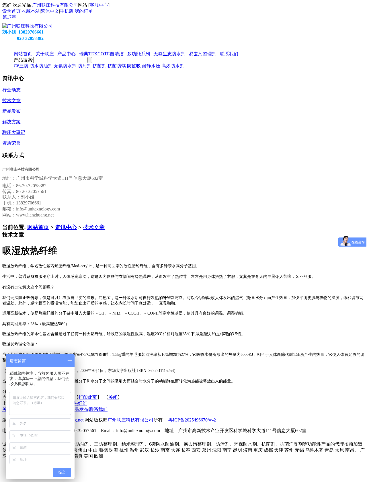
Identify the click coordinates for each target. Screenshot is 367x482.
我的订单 (84, 11)
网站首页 (38, 227)
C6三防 (21, 65)
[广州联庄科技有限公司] (27, 26)
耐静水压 (151, 65)
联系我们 (98, 409)
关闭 (113, 397)
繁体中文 (50, 11)
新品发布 (79, 409)
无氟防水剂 (65, 65)
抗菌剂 (99, 65)
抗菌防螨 (117, 65)
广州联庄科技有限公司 (55, 5)
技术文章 (94, 227)
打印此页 (88, 397)
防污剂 (84, 65)
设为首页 (11, 11)
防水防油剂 (41, 65)
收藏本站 (31, 11)
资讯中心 (66, 227)
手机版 (67, 11)
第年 (9, 17)
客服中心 (99, 5)
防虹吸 (134, 65)
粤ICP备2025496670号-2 (192, 419)
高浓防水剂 (172, 65)
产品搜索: (23, 59)
